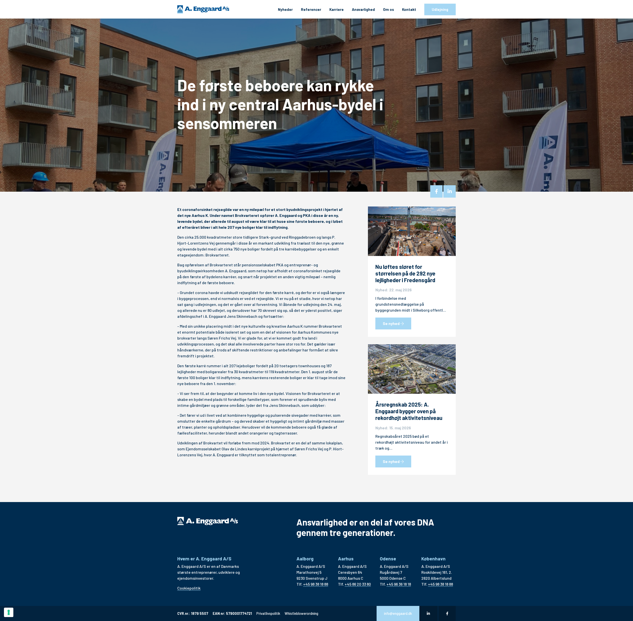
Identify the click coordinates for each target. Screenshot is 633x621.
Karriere (336, 9)
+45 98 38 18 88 (315, 584)
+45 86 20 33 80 (358, 584)
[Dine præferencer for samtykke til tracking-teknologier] (8, 612)
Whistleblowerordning (301, 613)
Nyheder (285, 9)
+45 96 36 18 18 (398, 584)
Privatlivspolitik (268, 613)
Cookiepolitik (189, 588)
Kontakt (409, 9)
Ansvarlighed (363, 9)
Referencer (311, 9)
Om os (388, 9)
